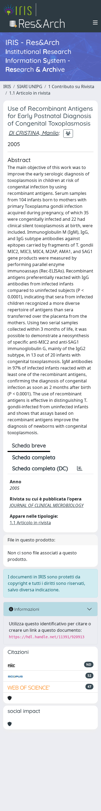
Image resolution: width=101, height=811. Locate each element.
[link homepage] (19, 9)
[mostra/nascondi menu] (95, 22)
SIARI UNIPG (29, 86)
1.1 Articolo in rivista (29, 93)
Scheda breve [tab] (29, 445)
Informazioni (26, 609)
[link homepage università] (38, 22)
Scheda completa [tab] (33, 457)
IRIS (7, 86)
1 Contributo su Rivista (71, 86)
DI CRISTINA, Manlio (33, 132)
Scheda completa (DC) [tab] (40, 468)
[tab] (79, 468)
